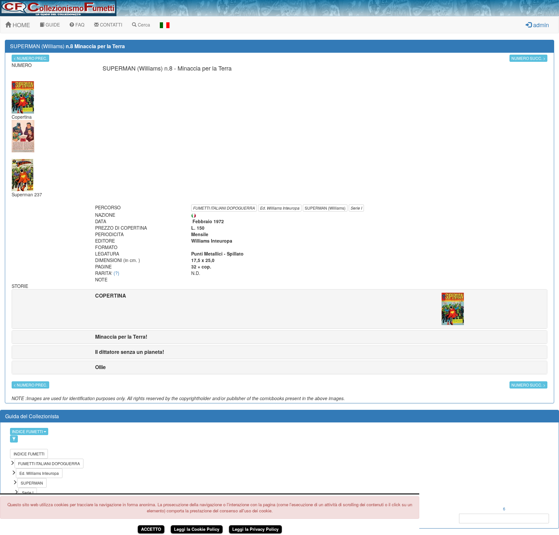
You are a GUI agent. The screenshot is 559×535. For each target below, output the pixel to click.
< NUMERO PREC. (30, 58)
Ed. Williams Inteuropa (280, 208)
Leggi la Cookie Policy (196, 529)
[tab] (279, 308)
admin (540, 24)
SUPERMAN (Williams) (325, 208)
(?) (116, 273)
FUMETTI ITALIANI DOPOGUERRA (224, 208)
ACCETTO (151, 529)
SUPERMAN (32, 483)
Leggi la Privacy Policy (255, 529)
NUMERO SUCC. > (528, 58)
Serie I (356, 208)
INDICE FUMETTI (28, 431)
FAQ (79, 24)
